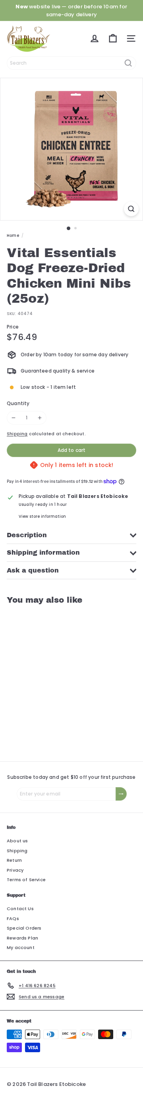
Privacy (15, 870)
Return (14, 860)
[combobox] (71, 63)
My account (21, 947)
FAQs (13, 918)
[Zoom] (131, 209)
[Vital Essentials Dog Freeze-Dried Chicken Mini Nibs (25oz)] (56, 678)
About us (17, 841)
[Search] (128, 63)
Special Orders (24, 928)
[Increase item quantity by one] (39, 418)
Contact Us (20, 908)
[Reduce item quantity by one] (13, 418)
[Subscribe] (121, 794)
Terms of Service (26, 879)
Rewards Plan (22, 938)
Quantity (18, 403)
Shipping (17, 434)
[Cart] (113, 38)
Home (13, 235)
